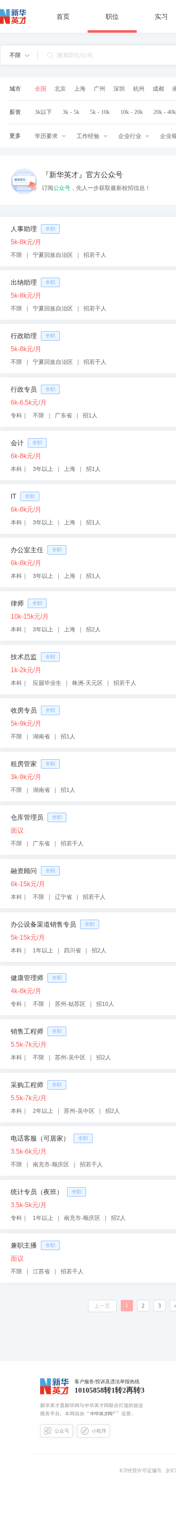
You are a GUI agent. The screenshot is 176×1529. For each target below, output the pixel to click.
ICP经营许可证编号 (142, 1470)
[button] (19, 55)
